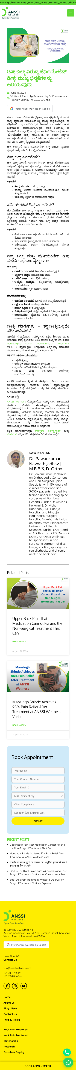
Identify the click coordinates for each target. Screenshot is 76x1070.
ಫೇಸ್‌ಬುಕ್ (12, 434)
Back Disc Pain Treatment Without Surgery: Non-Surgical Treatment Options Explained (37, 881)
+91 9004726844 (12, 972)
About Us (9, 1002)
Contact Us (10, 1014)
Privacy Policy (12, 1019)
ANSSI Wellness (16, 401)
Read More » (19, 641)
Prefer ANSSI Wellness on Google (32, 108)
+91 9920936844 (13, 976)
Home (7, 997)
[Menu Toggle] (70, 13)
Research (9, 1046)
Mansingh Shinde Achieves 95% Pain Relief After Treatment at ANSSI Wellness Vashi (36, 709)
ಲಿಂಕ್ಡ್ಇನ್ (39, 430)
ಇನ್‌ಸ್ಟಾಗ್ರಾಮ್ (54, 430)
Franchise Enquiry (14, 1052)
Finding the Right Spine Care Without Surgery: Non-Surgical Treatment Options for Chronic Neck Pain (39, 872)
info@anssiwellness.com (17, 968)
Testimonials (11, 1040)
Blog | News (10, 1008)
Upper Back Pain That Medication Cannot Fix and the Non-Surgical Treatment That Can (37, 625)
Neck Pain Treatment (16, 1035)
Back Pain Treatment (16, 1029)
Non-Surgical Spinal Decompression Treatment (38, 343)
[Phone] (67, 1052)
